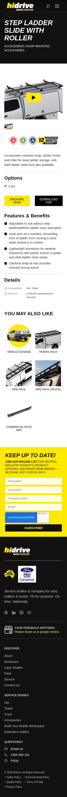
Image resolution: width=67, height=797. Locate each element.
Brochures (11, 662)
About (8, 656)
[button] (57, 6)
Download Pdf (49, 201)
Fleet (7, 673)
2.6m (11, 186)
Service (9, 679)
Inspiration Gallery (16, 732)
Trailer (8, 708)
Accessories (14, 46)
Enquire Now (17, 201)
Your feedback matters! (34, 628)
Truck (8, 714)
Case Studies (13, 667)
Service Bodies (16, 695)
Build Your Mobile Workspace (24, 726)
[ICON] (6, 612)
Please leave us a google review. (36, 632)
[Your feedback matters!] (8, 630)
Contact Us (12, 685)
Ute (6, 702)
